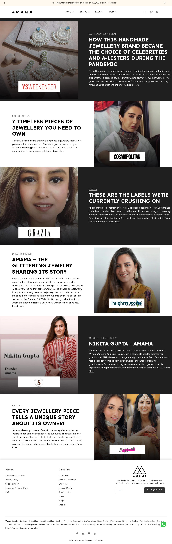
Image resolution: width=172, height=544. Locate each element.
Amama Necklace (38, 525)
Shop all (62, 505)
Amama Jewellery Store (85, 525)
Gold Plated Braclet (37, 521)
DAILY (111, 12)
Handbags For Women (20, 521)
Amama (80, 540)
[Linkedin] (95, 533)
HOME (68, 12)
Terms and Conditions (15, 475)
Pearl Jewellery (104, 521)
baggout (17, 405)
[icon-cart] (151, 12)
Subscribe (154, 490)
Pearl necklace (116, 521)
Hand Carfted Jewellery (150, 525)
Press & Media (65, 488)
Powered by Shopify (94, 540)
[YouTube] (89, 533)
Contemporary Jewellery (29, 528)
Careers (62, 496)
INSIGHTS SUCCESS (22, 254)
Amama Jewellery (24, 525)
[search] (145, 12)
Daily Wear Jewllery (130, 521)
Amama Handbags (133, 525)
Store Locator (65, 492)
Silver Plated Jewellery (103, 525)
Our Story (63, 484)
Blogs (61, 500)
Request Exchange (67, 479)
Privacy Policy (11, 479)
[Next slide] (164, 3)
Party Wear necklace (89, 521)
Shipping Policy (12, 484)
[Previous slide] (4, 3)
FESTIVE (83, 12)
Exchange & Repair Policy (17, 488)
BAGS (97, 12)
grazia (93, 189)
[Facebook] (77, 533)
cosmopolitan (21, 116)
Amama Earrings (52, 525)
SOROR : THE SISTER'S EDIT (104, 338)
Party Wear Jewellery (72, 521)
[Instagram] (83, 533)
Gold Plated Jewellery (54, 521)
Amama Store (119, 525)
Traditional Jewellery (147, 521)
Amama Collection (68, 525)
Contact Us (64, 475)
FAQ (7, 492)
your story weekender (103, 34)
